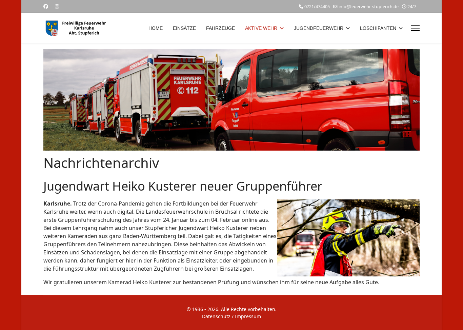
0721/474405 (317, 6)
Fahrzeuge (220, 28)
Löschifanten (378, 28)
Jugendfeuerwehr (318, 28)
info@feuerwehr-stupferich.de (369, 6)
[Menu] (415, 28)
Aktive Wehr (261, 28)
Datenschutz (216, 316)
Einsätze (184, 28)
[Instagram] (57, 6)
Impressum (248, 316)
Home (155, 28)
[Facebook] (45, 6)
